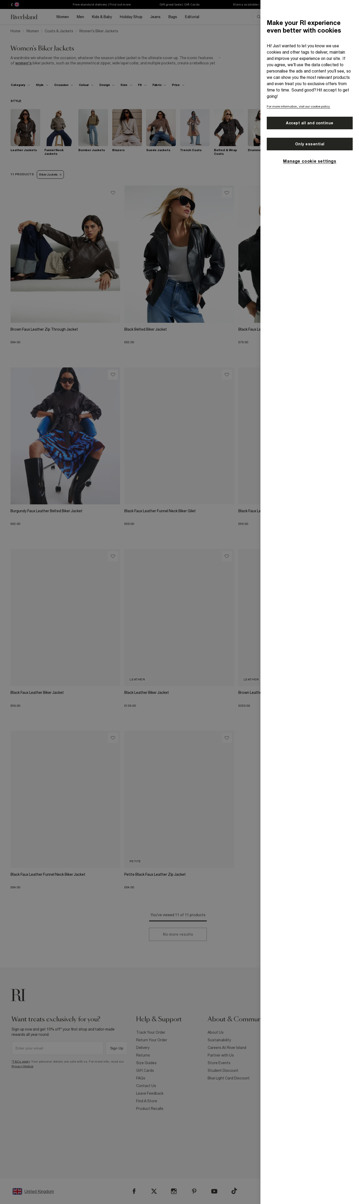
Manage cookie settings (309, 161)
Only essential (310, 144)
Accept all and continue (310, 123)
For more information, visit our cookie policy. (298, 106)
